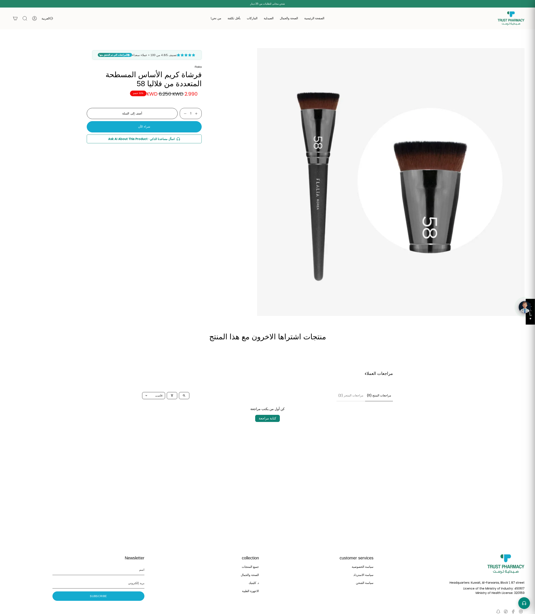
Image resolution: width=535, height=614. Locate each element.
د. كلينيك (254, 583)
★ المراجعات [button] (530, 311)
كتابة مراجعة (267, 418)
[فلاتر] (172, 395)
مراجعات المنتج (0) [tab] (379, 395)
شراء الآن (144, 126)
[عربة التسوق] (15, 18)
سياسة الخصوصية (362, 567)
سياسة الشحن (364, 583)
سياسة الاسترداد (363, 575)
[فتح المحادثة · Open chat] (525, 307)
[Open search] (184, 395)
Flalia (198, 67)
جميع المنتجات (250, 567)
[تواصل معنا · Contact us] (524, 603)
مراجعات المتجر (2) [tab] (350, 395)
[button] (289, 18)
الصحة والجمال (250, 575)
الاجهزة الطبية (250, 591)
